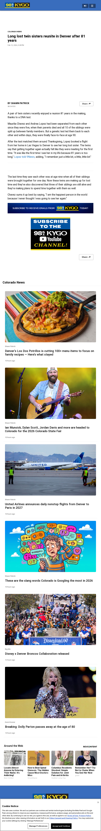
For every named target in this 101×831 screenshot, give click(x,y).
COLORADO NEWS (15, 32)
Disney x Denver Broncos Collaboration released (37, 653)
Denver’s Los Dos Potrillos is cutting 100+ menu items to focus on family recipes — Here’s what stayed (49, 352)
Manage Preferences (38, 826)
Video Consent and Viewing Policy (63, 818)
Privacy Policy (85, 816)
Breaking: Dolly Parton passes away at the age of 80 (40, 726)
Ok (98, 802)
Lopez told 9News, (24, 156)
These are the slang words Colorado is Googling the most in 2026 (49, 580)
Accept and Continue (61, 826)
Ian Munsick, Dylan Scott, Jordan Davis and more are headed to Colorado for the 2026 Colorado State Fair (47, 429)
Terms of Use (72, 816)
